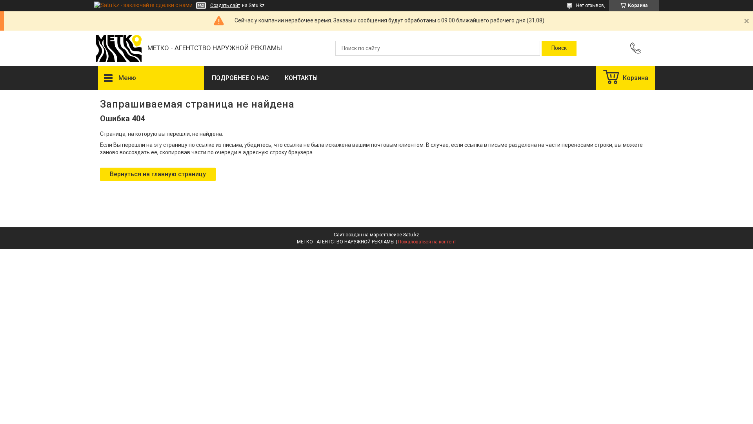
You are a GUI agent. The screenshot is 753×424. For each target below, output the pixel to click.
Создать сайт (225, 5)
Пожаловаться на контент (427, 242)
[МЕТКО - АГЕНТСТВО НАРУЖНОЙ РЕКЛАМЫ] (119, 48)
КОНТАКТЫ (301, 78)
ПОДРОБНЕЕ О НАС (240, 78)
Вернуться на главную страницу (158, 174)
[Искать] (559, 48)
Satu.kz (411, 235)
